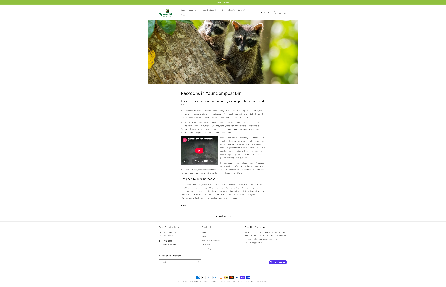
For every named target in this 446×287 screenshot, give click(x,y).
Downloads (206, 245)
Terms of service (237, 281)
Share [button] (185, 206)
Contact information (262, 281)
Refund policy (214, 281)
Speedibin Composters (189, 281)
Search (204, 232)
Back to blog (225, 216)
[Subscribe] (198, 262)
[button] (193, 10)
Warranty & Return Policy (211, 241)
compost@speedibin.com (170, 244)
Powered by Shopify (202, 281)
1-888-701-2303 (165, 241)
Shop (204, 237)
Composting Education (210, 249)
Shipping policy (249, 281)
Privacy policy (225, 281)
